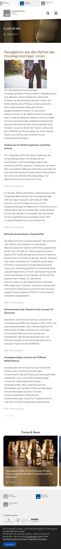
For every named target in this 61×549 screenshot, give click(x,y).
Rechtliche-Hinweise (38, 539)
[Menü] (55, 13)
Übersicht (12, 34)
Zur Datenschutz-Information (15, 539)
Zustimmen (10, 544)
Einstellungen (31, 536)
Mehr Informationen (14, 186)
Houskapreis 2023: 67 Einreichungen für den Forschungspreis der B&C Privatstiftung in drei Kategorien (29, 473)
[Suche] (48, 13)
